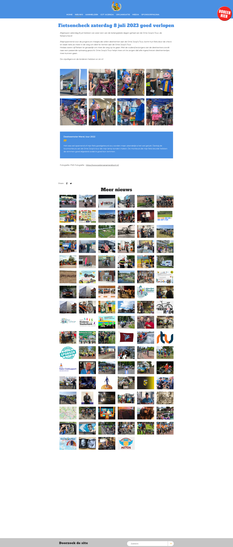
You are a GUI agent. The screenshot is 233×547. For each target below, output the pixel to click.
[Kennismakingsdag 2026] (67, 216)
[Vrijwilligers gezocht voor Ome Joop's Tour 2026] (145, 201)
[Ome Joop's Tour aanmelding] (106, 352)
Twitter (70, 183)
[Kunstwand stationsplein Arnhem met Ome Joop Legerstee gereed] (87, 428)
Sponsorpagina (150, 14)
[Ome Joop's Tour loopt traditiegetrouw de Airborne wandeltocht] (126, 337)
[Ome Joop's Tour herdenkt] (106, 261)
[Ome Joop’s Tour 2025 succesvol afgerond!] (106, 231)
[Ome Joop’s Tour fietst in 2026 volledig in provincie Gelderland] (87, 216)
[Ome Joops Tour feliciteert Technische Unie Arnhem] (87, 337)
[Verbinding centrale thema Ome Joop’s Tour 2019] (106, 428)
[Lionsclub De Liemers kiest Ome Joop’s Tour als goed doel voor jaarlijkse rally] (67, 292)
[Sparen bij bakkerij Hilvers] (106, 322)
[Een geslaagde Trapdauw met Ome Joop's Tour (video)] (67, 398)
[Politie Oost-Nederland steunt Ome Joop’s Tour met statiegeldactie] (145, 246)
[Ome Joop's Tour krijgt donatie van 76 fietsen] (106, 216)
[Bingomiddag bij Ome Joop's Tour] (165, 277)
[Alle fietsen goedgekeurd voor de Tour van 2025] (145, 231)
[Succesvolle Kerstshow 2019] (126, 413)
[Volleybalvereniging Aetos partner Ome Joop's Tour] (126, 443)
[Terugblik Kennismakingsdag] (165, 201)
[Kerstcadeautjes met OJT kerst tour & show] (87, 383)
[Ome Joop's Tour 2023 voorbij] (145, 337)
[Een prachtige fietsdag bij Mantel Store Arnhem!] (126, 201)
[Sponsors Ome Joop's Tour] (67, 352)
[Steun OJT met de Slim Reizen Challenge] (145, 292)
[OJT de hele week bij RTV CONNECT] (165, 337)
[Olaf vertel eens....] (145, 307)
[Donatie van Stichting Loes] (145, 261)
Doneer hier (224, 13)
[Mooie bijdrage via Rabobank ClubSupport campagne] (145, 216)
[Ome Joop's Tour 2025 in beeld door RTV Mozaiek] (87, 231)
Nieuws (79, 14)
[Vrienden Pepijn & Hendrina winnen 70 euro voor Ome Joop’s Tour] (106, 413)
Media (135, 14)
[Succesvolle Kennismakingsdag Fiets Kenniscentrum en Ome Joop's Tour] (67, 261)
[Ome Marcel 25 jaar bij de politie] (126, 261)
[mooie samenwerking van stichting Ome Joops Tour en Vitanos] (126, 383)
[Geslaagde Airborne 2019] (165, 413)
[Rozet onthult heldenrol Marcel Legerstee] (87, 443)
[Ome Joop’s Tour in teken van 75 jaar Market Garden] (165, 428)
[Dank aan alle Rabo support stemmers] (67, 367)
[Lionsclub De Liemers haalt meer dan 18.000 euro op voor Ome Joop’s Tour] (67, 246)
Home (70, 14)
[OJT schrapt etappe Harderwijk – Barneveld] (126, 428)
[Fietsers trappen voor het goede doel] (165, 322)
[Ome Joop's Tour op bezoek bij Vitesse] (145, 383)
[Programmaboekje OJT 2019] (67, 443)
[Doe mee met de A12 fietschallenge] (67, 320)
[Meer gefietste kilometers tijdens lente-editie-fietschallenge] (106, 307)
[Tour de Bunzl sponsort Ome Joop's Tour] (106, 337)
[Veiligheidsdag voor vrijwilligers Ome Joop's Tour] (87, 246)
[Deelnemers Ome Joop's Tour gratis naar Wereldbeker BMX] (126, 246)
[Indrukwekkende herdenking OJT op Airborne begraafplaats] (145, 428)
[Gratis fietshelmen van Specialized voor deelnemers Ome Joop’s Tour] (67, 277)
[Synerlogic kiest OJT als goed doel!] (67, 383)
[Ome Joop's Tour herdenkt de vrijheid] (126, 352)
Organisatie (123, 14)
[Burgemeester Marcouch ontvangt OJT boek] (87, 398)
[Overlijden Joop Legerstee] (87, 367)
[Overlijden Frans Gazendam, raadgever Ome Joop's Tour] (145, 322)
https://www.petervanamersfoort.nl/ (102, 165)
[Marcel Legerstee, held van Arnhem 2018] (106, 443)
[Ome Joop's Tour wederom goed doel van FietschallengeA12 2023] (145, 352)
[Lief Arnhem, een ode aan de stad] (145, 398)
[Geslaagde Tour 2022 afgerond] (106, 367)
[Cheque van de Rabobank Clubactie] (67, 337)
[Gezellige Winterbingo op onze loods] (145, 277)
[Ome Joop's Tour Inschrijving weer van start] (165, 352)
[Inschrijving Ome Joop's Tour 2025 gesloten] (87, 277)
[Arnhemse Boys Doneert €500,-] (145, 413)
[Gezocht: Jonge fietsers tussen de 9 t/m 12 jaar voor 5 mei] (165, 307)
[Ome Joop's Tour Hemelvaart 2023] (87, 352)
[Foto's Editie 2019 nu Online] (67, 428)
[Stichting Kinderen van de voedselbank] (87, 322)
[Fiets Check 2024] (87, 307)
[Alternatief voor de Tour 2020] (67, 413)
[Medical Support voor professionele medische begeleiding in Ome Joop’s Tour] (165, 261)
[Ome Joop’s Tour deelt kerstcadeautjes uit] (106, 398)
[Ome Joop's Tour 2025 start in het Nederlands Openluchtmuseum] (126, 277)
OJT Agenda (107, 14)
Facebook (66, 183)
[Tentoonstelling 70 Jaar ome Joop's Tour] (165, 398)
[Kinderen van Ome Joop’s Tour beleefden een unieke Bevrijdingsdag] (126, 307)
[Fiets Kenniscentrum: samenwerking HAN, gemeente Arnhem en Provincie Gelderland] (87, 261)
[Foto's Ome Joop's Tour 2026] (87, 201)
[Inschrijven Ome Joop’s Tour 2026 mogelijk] (126, 216)
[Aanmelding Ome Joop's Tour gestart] (126, 322)
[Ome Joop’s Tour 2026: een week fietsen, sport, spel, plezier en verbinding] (67, 201)
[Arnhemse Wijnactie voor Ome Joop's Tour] (106, 292)
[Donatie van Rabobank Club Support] (126, 292)
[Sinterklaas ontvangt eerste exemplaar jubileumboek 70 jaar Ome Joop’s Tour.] (126, 398)
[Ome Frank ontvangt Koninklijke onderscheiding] (165, 383)
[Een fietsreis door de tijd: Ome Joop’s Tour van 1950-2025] (126, 231)
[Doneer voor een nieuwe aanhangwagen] (87, 292)
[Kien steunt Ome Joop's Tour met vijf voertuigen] (106, 246)
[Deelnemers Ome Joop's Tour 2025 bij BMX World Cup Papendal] (165, 231)
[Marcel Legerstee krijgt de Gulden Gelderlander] (165, 292)
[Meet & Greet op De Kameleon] (106, 277)
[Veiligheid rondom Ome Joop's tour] (126, 367)
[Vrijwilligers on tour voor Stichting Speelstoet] (67, 231)
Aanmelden (91, 14)
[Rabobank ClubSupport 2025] (165, 216)
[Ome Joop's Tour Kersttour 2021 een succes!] (165, 367)
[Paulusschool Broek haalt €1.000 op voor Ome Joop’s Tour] (165, 246)
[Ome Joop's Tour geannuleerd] (87, 413)
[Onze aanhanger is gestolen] (67, 307)
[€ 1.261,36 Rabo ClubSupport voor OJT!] (106, 383)
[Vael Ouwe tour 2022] (145, 367)
